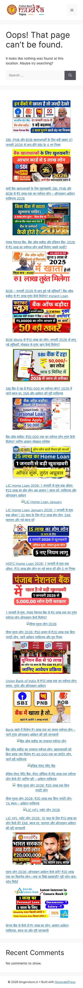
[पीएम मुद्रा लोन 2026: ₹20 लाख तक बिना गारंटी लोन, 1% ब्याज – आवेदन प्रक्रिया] (41, 788)
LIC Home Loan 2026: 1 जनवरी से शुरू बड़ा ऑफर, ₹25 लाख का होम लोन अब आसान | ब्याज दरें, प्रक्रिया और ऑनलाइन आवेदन (41, 490)
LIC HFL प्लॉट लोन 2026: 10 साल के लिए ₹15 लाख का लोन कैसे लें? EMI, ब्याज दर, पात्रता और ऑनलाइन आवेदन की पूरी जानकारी (41, 823)
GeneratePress (65, 982)
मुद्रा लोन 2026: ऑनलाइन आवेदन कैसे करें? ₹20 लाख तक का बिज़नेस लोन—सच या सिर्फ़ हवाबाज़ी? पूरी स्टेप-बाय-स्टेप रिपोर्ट (41, 877)
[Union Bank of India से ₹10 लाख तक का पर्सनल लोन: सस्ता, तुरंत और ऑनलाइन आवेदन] (41, 658)
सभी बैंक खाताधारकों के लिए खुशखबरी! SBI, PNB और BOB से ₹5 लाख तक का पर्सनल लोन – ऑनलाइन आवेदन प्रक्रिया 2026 (40, 193)
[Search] (70, 75)
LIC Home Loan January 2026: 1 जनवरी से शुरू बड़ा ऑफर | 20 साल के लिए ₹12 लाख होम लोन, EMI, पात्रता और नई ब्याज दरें (39, 515)
